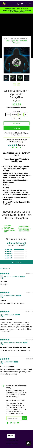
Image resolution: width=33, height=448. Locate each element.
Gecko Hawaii (10, 440)
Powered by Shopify (12, 443)
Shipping (9, 107)
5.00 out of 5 (21, 243)
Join (24, 418)
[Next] (19, 85)
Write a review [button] (17, 262)
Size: (16, 111)
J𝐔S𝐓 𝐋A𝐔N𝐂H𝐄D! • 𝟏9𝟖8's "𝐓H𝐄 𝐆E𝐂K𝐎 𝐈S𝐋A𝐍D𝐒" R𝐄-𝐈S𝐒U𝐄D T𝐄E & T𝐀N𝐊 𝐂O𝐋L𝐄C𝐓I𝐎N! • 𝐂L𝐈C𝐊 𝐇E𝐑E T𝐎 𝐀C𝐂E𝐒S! (16, 10)
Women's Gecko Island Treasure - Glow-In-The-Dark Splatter (23, 229)
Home (6, 38)
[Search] (18, 4)
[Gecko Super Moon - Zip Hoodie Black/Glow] (6, 78)
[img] (4, 273)
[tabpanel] (16, 179)
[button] (22, 4)
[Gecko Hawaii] (4, 4)
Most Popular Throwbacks (18, 38)
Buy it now (16, 128)
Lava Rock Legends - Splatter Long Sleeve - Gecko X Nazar (9, 228)
